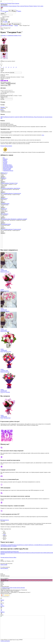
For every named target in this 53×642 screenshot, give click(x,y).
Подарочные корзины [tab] (8, 166)
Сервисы (35, 6)
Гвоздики (3, 107)
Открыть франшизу (12, 6)
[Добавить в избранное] (9, 85)
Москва (46, 552)
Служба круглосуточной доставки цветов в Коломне (13, 587)
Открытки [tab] (5, 158)
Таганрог (7, 551)
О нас (5, 3)
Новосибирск (8, 552)
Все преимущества (5, 520)
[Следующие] (1, 60)
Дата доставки (4, 93)
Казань (33, 552)
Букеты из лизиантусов (25, 544)
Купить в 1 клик (4, 85)
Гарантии (17, 3)
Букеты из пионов (44, 544)
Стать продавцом (4, 6)
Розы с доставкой (8, 544)
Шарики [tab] (5, 160)
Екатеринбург (23, 552)
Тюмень (37, 552)
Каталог (2, 3)
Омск (15, 551)
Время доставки (4, 96)
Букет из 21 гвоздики (5, 391)
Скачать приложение (5, 640)
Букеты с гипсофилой (35, 544)
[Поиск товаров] (2, 22)
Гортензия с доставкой (12, 546)
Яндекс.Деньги (33, 116)
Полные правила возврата (6, 145)
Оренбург (3, 551)
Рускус (2, 109)
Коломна (4, 24)
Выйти (19, 11)
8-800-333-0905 (4, 564)
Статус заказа (40, 6)
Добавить (3, 176)
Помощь (31, 6)
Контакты (26, 6)
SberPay (21, 116)
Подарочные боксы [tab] (7, 164)
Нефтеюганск (29, 552)
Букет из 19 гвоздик (5, 330)
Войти (14, 11)
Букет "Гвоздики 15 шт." (6, 350)
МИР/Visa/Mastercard (5, 116)
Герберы (2, 544)
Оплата (13, 3)
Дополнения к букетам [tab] (8, 170)
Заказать (3, 83)
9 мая (4, 534)
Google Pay (17, 116)
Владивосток (41, 552)
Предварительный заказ (10, 83)
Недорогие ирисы (16, 544)
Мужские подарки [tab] (7, 168)
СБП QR (25, 116)
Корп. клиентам (20, 6)
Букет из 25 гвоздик (5, 310)
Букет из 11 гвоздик (5, 270)
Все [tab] (4, 157)
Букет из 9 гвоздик (5, 290)
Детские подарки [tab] (7, 169)
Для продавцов (4, 4)
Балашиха (18, 552)
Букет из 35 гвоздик (5, 370)
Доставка (9, 3)
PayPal (28, 116)
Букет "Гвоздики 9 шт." (6, 416)
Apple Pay (12, 116)
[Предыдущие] (1, 239)
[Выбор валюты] (1, 9)
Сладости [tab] (5, 161)
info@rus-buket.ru (4, 568)
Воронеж (50, 552)
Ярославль (13, 552)
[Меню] (9, 22)
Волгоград (11, 551)
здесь (43, 135)
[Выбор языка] (2, 7)
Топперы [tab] (5, 163)
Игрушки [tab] (5, 162)
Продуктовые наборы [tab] (8, 167)
